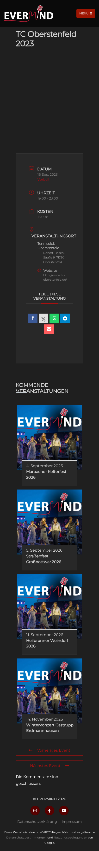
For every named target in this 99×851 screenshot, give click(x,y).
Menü (84, 13)
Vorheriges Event (53, 750)
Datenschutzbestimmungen (26, 837)
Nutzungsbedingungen (70, 837)
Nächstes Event (45, 765)
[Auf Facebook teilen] (32, 318)
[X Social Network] (43, 318)
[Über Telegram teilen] (65, 318)
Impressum (72, 821)
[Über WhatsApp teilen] (54, 318)
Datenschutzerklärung (37, 821)
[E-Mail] (49, 329)
